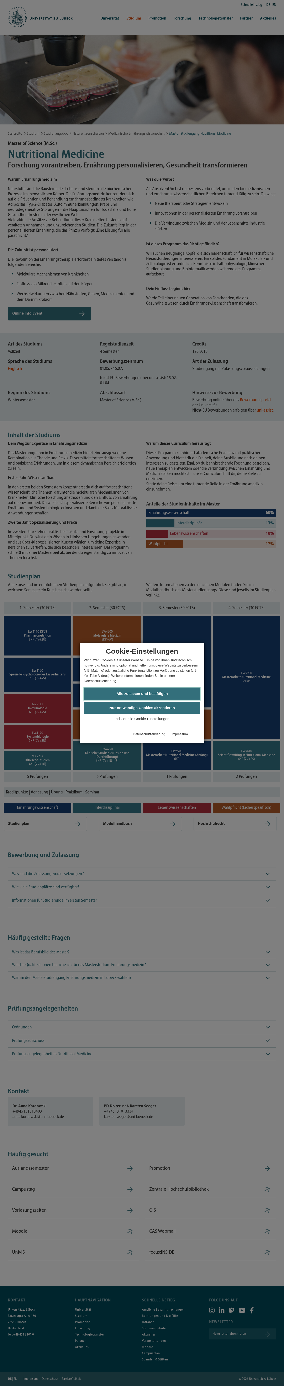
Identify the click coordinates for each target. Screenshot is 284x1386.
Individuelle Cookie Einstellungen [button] (142, 719)
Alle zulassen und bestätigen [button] (142, 694)
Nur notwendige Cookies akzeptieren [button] (142, 708)
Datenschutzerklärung (149, 734)
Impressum (180, 734)
